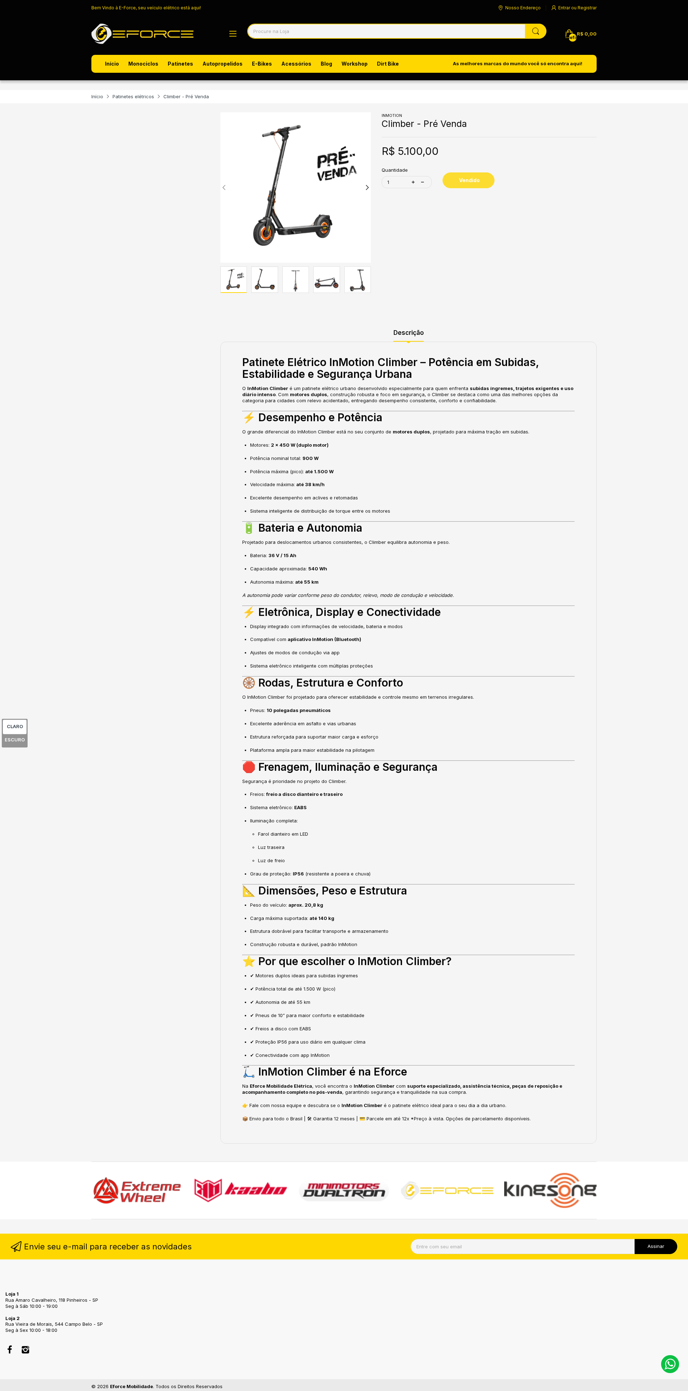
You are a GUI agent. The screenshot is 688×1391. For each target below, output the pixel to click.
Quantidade (395, 170)
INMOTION (392, 115)
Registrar (587, 7)
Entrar (564, 7)
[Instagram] (25, 1350)
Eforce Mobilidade (131, 1386)
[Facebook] (9, 1350)
